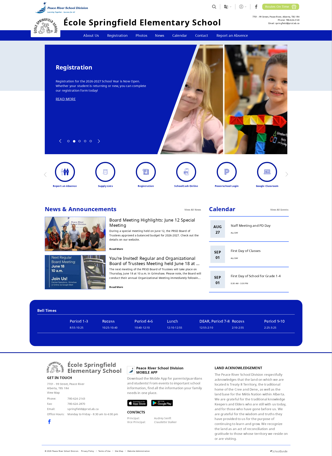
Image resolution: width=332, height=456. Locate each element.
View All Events (279, 209)
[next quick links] (286, 174)
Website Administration (138, 451)
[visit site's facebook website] (49, 421)
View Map (53, 392)
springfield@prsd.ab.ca (83, 409)
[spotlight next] (98, 141)
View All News (192, 209)
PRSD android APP (162, 403)
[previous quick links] (45, 174)
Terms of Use (104, 451)
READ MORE (66, 99)
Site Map (119, 451)
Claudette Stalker (165, 422)
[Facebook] (256, 7)
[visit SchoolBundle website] (278, 451)
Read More (116, 249)
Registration (74, 67)
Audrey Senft (162, 418)
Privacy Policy (87, 451)
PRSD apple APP (137, 403)
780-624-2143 (76, 398)
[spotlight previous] (60, 141)
